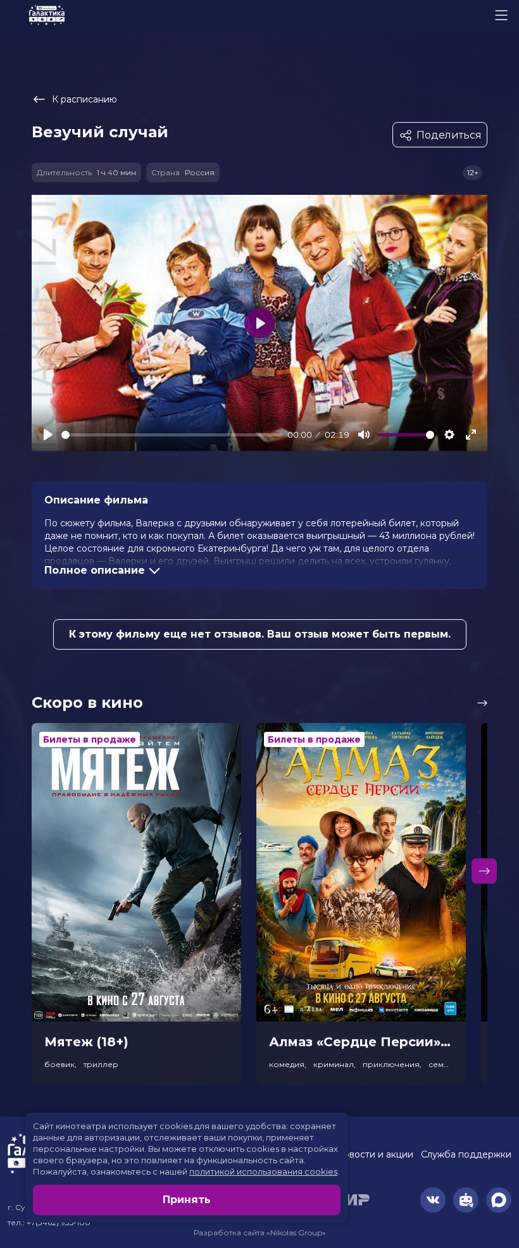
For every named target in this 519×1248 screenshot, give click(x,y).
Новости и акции (374, 1154)
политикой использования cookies (263, 1171)
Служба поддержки (466, 1154)
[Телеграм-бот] (465, 1200)
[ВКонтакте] (433, 1200)
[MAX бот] (498, 1200)
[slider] (172, 435)
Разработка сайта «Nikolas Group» (260, 1232)
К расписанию (84, 99)
